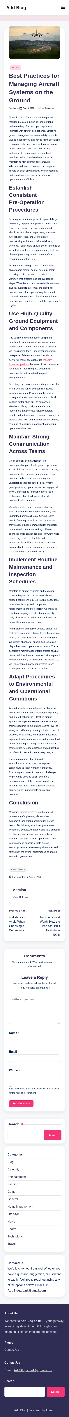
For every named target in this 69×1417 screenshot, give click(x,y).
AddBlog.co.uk (31, 1320)
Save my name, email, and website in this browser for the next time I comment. (34, 1090)
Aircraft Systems (18, 869)
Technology (15, 1236)
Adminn (19, 890)
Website (14, 1070)
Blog (11, 1162)
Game (11, 1191)
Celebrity (13, 1169)
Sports (12, 1229)
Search (14, 1124)
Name (14, 1032)
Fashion (13, 1184)
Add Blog (16, 7)
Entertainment (17, 1176)
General (13, 1199)
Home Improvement (20, 1206)
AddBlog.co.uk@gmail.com (27, 1290)
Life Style (14, 1214)
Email (14, 1051)
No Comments (48, 108)
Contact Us (11, 1349)
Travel (15, 67)
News (11, 1221)
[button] (20, 897)
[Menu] (63, 8)
